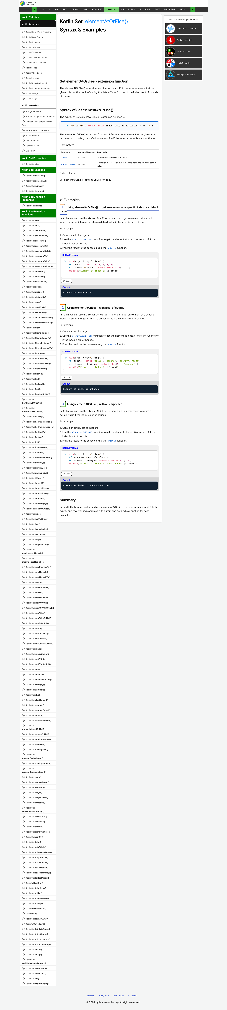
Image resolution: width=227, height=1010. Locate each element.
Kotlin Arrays (30, 98)
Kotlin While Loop (32, 73)
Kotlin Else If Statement (35, 62)
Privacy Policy (103, 996)
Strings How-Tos (32, 111)
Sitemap (90, 996)
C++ (49, 9)
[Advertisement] (183, 125)
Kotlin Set (31, 164)
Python (132, 9)
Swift (157, 9)
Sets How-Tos (31, 145)
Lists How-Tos (31, 140)
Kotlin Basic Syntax (33, 37)
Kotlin (111, 9)
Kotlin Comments (32, 42)
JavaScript (96, 9)
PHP (122, 9)
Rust (147, 9)
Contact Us (132, 996)
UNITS (182, 9)
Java (84, 9)
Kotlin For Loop (31, 78)
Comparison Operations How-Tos (37, 123)
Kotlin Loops (30, 68)
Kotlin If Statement (33, 52)
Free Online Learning (31, 3)
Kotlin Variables (31, 47)
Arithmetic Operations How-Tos (39, 116)
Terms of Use (118, 996)
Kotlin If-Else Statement (35, 57)
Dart (64, 9)
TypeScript (169, 9)
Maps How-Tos (31, 151)
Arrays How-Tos (32, 135)
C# (56, 9)
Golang (74, 9)
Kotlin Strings (30, 93)
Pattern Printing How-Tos (36, 130)
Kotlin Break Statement (35, 83)
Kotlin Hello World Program (37, 32)
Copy (68, 281)
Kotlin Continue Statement (36, 88)
